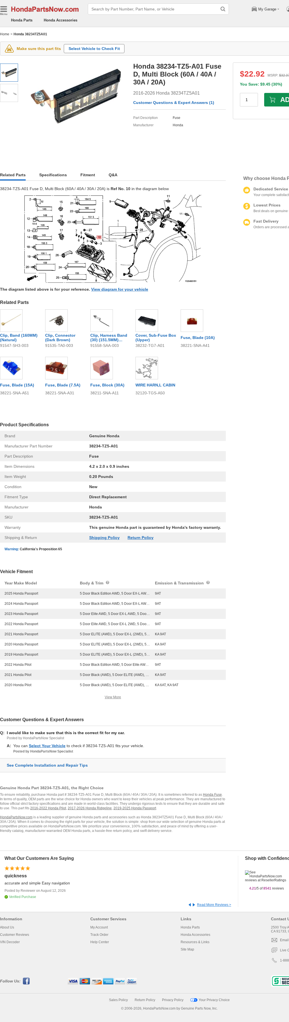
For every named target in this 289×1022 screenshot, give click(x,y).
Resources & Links (195, 942)
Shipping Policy (104, 537)
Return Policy (141, 537)
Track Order (99, 935)
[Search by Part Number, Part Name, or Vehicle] (223, 9)
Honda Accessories (60, 20)
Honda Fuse (212, 795)
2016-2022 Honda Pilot (48, 808)
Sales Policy (118, 1000)
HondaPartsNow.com (16, 817)
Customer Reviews (14, 935)
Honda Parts (21, 20)
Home (4, 34)
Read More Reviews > (214, 905)
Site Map (187, 949)
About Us (7, 927)
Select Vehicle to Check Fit (94, 48)
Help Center (99, 942)
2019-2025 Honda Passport (134, 808)
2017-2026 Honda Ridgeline (90, 808)
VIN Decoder (10, 942)
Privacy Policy (172, 1000)
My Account (99, 927)
